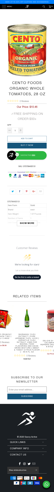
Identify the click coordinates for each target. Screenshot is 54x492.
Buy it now (27, 145)
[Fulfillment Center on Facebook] (20, 464)
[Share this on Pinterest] (26, 191)
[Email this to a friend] (40, 191)
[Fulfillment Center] (27, 6)
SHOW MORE (27, 223)
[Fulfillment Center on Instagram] (24, 464)
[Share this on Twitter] (12, 191)
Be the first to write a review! (27, 277)
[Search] (44, 6)
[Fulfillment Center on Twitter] (29, 464)
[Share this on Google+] (33, 191)
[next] (44, 50)
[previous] (9, 50)
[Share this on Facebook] (19, 191)
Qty (9, 125)
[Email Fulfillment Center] (34, 464)
